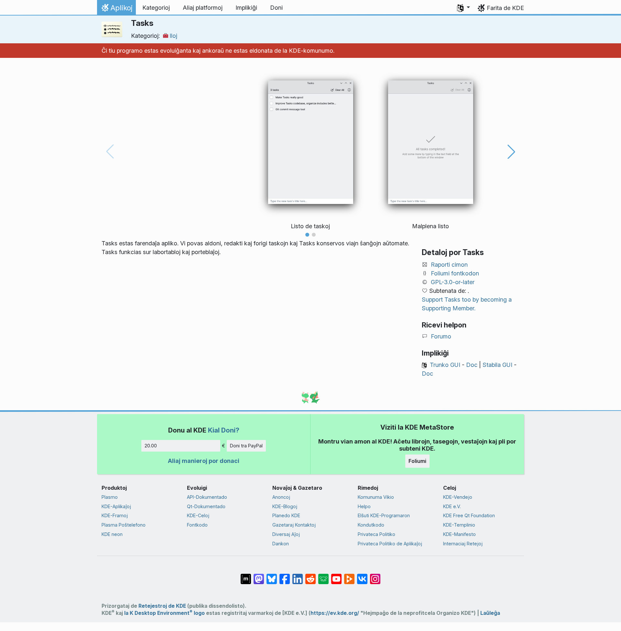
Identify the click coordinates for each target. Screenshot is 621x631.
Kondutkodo (371, 525)
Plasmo (110, 497)
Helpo (364, 506)
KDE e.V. (452, 506)
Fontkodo (197, 525)
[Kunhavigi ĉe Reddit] (310, 576)
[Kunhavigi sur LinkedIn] (297, 576)
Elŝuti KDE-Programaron (384, 515)
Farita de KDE (505, 8)
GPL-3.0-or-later (452, 282)
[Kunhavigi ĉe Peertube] (349, 576)
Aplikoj (116, 9)
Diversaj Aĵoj (286, 534)
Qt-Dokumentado (206, 506)
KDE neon (112, 534)
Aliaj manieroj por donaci (203, 460)
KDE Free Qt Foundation (469, 515)
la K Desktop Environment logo (164, 613)
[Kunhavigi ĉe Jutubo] (336, 576)
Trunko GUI (445, 364)
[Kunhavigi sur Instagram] (375, 576)
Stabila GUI (497, 364)
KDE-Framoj (115, 515)
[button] (463, 8)
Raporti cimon (449, 264)
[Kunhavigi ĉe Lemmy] (323, 576)
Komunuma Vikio (376, 497)
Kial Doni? (223, 430)
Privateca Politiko (376, 534)
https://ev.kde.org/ (334, 613)
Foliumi (417, 461)
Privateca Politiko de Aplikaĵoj (390, 543)
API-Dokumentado (207, 497)
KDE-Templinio (459, 525)
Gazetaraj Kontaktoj (294, 525)
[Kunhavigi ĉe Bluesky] (272, 576)
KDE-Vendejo (457, 497)
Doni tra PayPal (246, 445)
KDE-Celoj (198, 515)
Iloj (173, 35)
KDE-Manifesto (459, 534)
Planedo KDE (286, 515)
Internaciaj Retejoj (463, 543)
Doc (471, 364)
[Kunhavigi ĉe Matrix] (246, 576)
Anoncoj (281, 497)
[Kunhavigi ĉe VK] (362, 576)
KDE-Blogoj (284, 506)
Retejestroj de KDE (162, 606)
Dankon (280, 543)
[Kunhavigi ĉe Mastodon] (259, 576)
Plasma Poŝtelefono (124, 525)
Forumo (441, 336)
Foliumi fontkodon (455, 273)
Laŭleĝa (490, 613)
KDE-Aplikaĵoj (116, 506)
